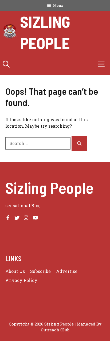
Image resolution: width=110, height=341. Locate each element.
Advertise (66, 271)
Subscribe (40, 271)
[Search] (79, 143)
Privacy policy (21, 280)
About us (15, 271)
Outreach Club (55, 329)
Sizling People (45, 32)
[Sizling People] (10, 32)
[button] (6, 64)
